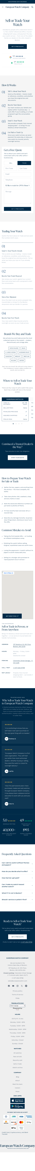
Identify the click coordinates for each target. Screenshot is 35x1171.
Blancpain (9, 356)
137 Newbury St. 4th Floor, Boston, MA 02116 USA (17, 969)
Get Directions (11, 616)
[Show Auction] (16, 424)
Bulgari (13, 360)
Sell (10, 163)
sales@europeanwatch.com (17, 981)
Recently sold (17, 1060)
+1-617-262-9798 (19, 667)
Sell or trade (17, 1064)
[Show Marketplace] (19, 424)
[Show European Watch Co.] (13, 424)
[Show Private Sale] (21, 424)
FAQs (17, 998)
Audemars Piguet (24, 352)
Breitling (26, 356)
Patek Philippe (14, 348)
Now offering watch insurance (17, 1)
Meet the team (17, 1084)
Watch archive (18, 1067)
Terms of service (17, 994)
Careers (17, 1088)
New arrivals (17, 1056)
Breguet (17, 356)
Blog (17, 1077)
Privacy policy (17, 991)
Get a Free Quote (17, 46)
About (17, 1080)
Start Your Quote (17, 457)
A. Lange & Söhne (10, 352)
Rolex (23, 348)
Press (17, 1091)
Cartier (21, 360)
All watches (18, 1053)
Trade (24, 163)
